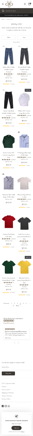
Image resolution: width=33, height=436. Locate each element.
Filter (8, 37)
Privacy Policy (6, 399)
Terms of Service (7, 396)
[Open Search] (2, 11)
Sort (24, 37)
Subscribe (8, 373)
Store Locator (6, 390)
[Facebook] (3, 406)
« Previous (6, 303)
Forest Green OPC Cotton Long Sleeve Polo (9, 155)
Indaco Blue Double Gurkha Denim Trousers (9, 69)
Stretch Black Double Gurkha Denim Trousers (24, 69)
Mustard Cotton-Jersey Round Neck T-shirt (24, 280)
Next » (18, 306)
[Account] (25, 3)
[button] (15, 343)
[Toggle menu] (3, 4)
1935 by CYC (10, 19)
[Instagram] (6, 406)
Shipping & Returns (8, 393)
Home (3, 19)
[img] (17, 320)
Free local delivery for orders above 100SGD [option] (16, 15)
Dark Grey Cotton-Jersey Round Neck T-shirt (24, 236)
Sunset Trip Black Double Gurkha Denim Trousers (8, 113)
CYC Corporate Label (8, 383)
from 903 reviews (9, 323)
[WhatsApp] (9, 406)
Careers (4, 386)
